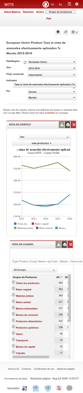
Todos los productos (27, 283)
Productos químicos (27, 327)
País (48, 18)
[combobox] (34, 270)
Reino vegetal (23, 289)
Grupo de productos (60, 11)
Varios (19, 334)
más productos (40, 143)
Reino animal (23, 302)
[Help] (58, 32)
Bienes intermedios (27, 308)
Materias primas (25, 296)
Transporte (22, 340)
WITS (9, 4)
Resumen (28, 11)
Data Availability (47, 112)
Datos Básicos (12, 11)
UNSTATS (48, 387)
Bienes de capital (25, 346)
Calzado (20, 353)
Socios (40, 11)
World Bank (70, 387)
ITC (25, 387)
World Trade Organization (59, 387)
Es (60, 4)
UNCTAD (36, 387)
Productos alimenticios (29, 321)
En (52, 4)
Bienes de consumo (27, 315)
